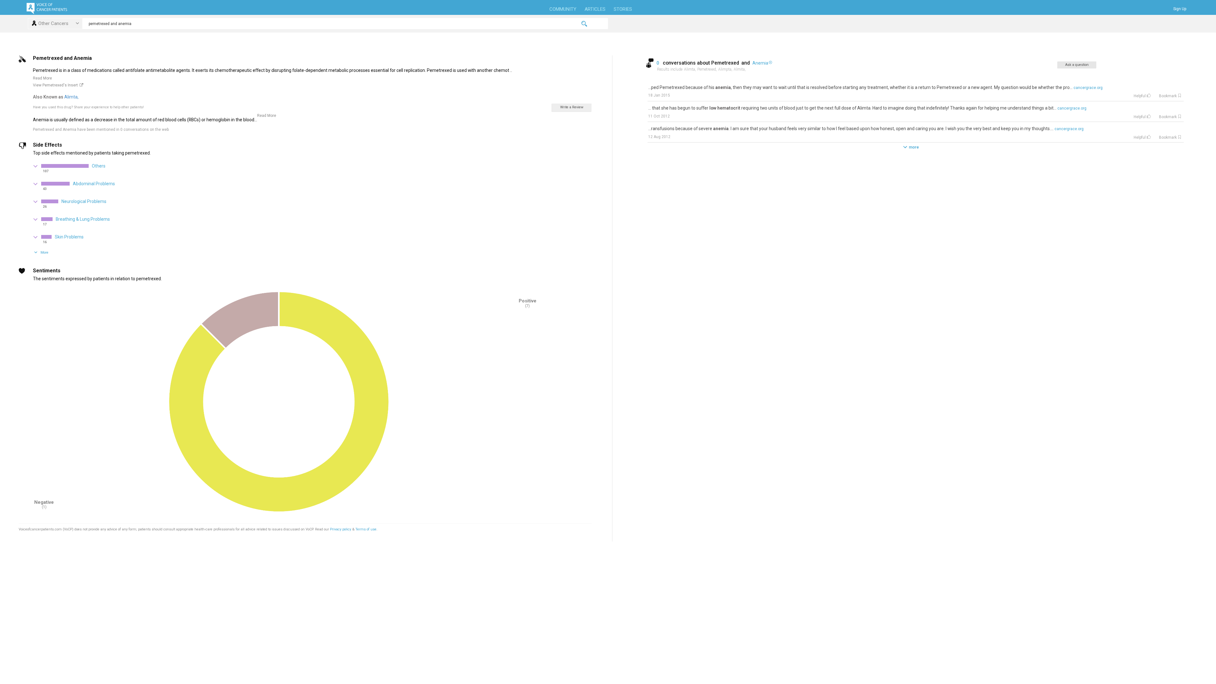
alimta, (71, 96)
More (44, 252)
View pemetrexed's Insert (55, 85)
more (914, 147)
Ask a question (1077, 65)
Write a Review (571, 107)
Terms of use (366, 529)
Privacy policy (341, 529)
